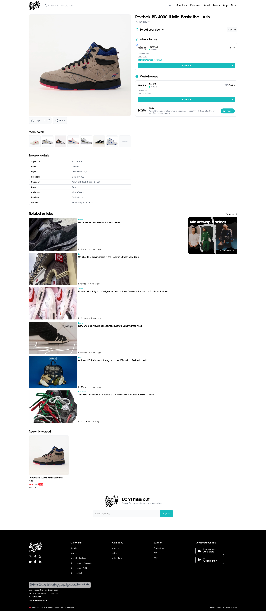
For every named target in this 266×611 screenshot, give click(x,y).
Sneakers (182, 5)
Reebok (75, 166)
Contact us (159, 548)
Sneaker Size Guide (79, 568)
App (225, 5)
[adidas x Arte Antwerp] (212, 235)
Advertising (117, 558)
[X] (40, 556)
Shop (234, 5)
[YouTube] (30, 561)
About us (116, 548)
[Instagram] (30, 556)
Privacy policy (231, 607)
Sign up (166, 513)
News (216, 5)
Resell (207, 5)
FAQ (156, 553)
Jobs (114, 553)
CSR (156, 558)
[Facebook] (35, 556)
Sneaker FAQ (76, 573)
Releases (195, 5)
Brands (74, 548)
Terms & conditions (216, 607)
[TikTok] (35, 561)
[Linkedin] (40, 561)
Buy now (207, 65)
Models (74, 553)
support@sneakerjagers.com (46, 590)
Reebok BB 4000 (79, 171)
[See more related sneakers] (125, 141)
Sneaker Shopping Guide (82, 563)
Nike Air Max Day (78, 558)
